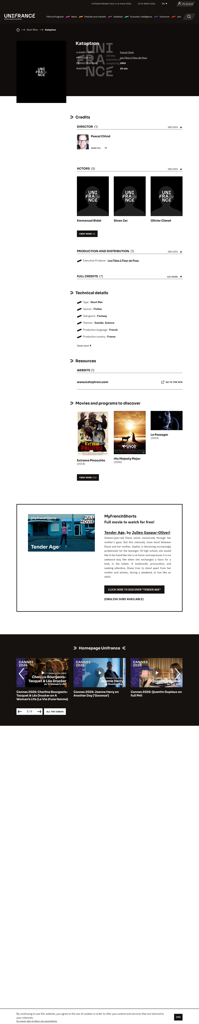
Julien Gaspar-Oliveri (151, 532)
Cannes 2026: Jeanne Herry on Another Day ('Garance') (39, 693)
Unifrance (164, 16)
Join (179, 16)
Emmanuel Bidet (89, 220)
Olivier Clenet (161, 220)
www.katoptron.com (92, 382)
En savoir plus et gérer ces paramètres (36, 1021)
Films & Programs (55, 16)
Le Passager (159, 435)
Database (118, 16)
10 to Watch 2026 (146, 3)
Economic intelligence (141, 16)
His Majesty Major (127, 459)
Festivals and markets (95, 16)
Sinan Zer (121, 220)
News (74, 16)
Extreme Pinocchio (91, 460)
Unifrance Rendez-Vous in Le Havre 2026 (111, 3)
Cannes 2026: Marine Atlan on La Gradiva (155, 693)
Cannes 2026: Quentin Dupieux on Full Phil (99, 693)
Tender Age (114, 532)
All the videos (55, 711)
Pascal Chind (127, 52)
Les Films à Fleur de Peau (133, 57)
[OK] (178, 1017)
